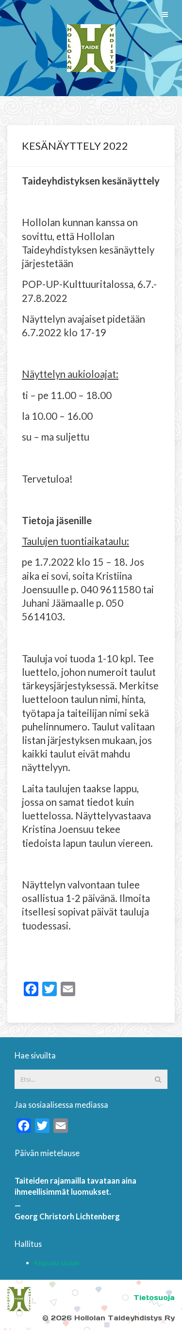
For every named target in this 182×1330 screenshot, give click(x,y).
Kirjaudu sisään (57, 1262)
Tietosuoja (154, 1297)
